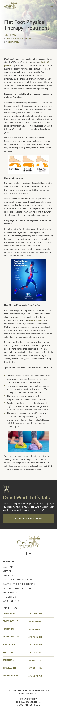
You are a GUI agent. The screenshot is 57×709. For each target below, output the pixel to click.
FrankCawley (13, 41)
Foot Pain (10, 38)
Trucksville (9, 667)
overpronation (36, 320)
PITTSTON (8, 652)
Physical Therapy (23, 38)
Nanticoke (9, 644)
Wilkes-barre (10, 675)
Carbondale (10, 613)
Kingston (8, 629)
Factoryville (10, 621)
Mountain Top (11, 636)
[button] (52, 5)
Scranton (8, 660)
